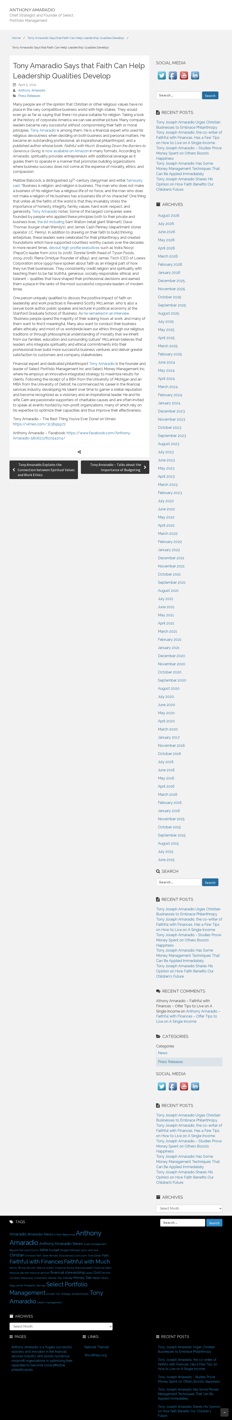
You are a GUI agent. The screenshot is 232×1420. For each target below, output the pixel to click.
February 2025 (170, 354)
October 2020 (169, 672)
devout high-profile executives (74, 248)
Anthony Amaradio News (61, 1243)
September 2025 (172, 305)
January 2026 (169, 272)
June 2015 (166, 860)
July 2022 (166, 501)
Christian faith (33, 1255)
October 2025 (169, 297)
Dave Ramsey (50, 1255)
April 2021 (166, 623)
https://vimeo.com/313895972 (39, 424)
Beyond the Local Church (24, 1250)
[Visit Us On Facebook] (172, 79)
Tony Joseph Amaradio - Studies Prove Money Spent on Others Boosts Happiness (188, 940)
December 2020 (171, 656)
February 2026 (170, 264)
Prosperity (30, 1285)
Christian (17, 1255)
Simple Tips (53, 1293)
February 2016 (170, 802)
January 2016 (169, 811)
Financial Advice (64, 1267)
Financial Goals (102, 1267)
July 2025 (166, 321)
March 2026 (168, 256)
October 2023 (169, 427)
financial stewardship (68, 1272)
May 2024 (166, 370)
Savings (41, 1285)
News (96, 1278)
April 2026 (166, 248)
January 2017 (169, 737)
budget (54, 1250)
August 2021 (168, 590)
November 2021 (171, 566)
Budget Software (70, 1250)
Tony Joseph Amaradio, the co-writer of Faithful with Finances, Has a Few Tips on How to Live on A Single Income (189, 137)
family (13, 1267)
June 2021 (166, 607)
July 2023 (166, 452)
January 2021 (169, 648)
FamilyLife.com (27, 1267)
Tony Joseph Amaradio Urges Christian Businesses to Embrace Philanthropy (186, 1349)
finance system (45, 1267)
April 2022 (166, 525)
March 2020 (168, 729)
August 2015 (168, 843)
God (97, 1272)
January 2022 (169, 550)
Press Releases (29, 96)
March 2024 (168, 387)
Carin (84, 1250)
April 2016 (166, 786)
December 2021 (171, 558)
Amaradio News (40, 1234)
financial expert (84, 1267)
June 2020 (166, 705)
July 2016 (166, 762)
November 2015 (171, 819)
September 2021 (172, 582)
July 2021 (165, 599)
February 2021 (169, 639)
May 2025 (166, 330)
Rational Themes (97, 1347)
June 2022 (166, 509)
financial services (40, 1272)
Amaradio (18, 1234)
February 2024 (170, 395)
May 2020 (166, 713)
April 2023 (166, 476)
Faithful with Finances (36, 1261)
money (67, 1278)
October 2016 (169, 754)
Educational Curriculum (73, 1255)
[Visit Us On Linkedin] (195, 79)
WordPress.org (96, 1355)
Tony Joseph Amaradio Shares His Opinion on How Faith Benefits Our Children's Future (185, 971)
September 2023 (172, 436)
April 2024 (166, 378)
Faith (105, 1255)
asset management (95, 1244)
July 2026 (166, 224)
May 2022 (166, 517)
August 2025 (168, 313)
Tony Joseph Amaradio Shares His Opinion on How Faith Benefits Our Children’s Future (185, 184)
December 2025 (171, 281)
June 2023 (166, 460)
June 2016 (166, 770)
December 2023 (171, 411)
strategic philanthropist (75, 1293)
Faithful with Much (87, 1261)
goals (89, 1272)
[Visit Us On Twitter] (161, 79)
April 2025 (166, 338)
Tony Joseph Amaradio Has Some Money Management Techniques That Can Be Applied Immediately (188, 168)
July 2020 (166, 696)
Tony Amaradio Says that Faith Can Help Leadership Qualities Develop (75, 38)
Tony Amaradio (43, 130)
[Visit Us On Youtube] (183, 79)
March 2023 (168, 484)
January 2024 (169, 403)
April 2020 (166, 721)
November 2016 (171, 745)
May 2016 (166, 778)
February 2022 (170, 542)
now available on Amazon (67, 151)
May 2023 (166, 468)
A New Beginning (64, 1234)
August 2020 (168, 688)
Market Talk (55, 1278)
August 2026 (168, 215)
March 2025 (168, 346)
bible (44, 1250)
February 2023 (170, 493)
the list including (50, 222)
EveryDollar (94, 1255)
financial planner (19, 1272)
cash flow (93, 1250)
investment (40, 1278)
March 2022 (168, 533)
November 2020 (171, 664)
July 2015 (165, 851)
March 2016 (167, 794)
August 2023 (168, 444)
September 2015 (172, 835)
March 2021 (167, 631)
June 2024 (166, 362)
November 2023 (171, 419)
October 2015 (169, 827)
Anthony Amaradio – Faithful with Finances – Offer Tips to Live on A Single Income (188, 1016)
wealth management (49, 1302)
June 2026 (166, 232)
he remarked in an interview (106, 313)
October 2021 (169, 574)
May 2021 (166, 615)
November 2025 (171, 289)
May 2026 (166, 240)
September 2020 (172, 680)
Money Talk (82, 1277)
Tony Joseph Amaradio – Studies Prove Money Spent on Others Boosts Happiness (189, 153)
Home (16, 38)
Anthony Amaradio (32, 90)
